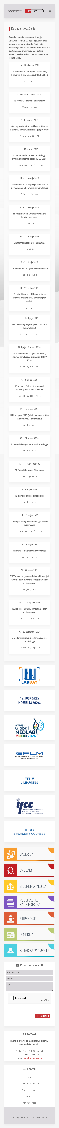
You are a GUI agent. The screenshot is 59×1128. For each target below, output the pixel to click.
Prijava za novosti (29, 1090)
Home (29, 1077)
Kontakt (29, 1096)
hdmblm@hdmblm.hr (32, 1058)
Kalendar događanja (29, 1083)
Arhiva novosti (29, 1103)
